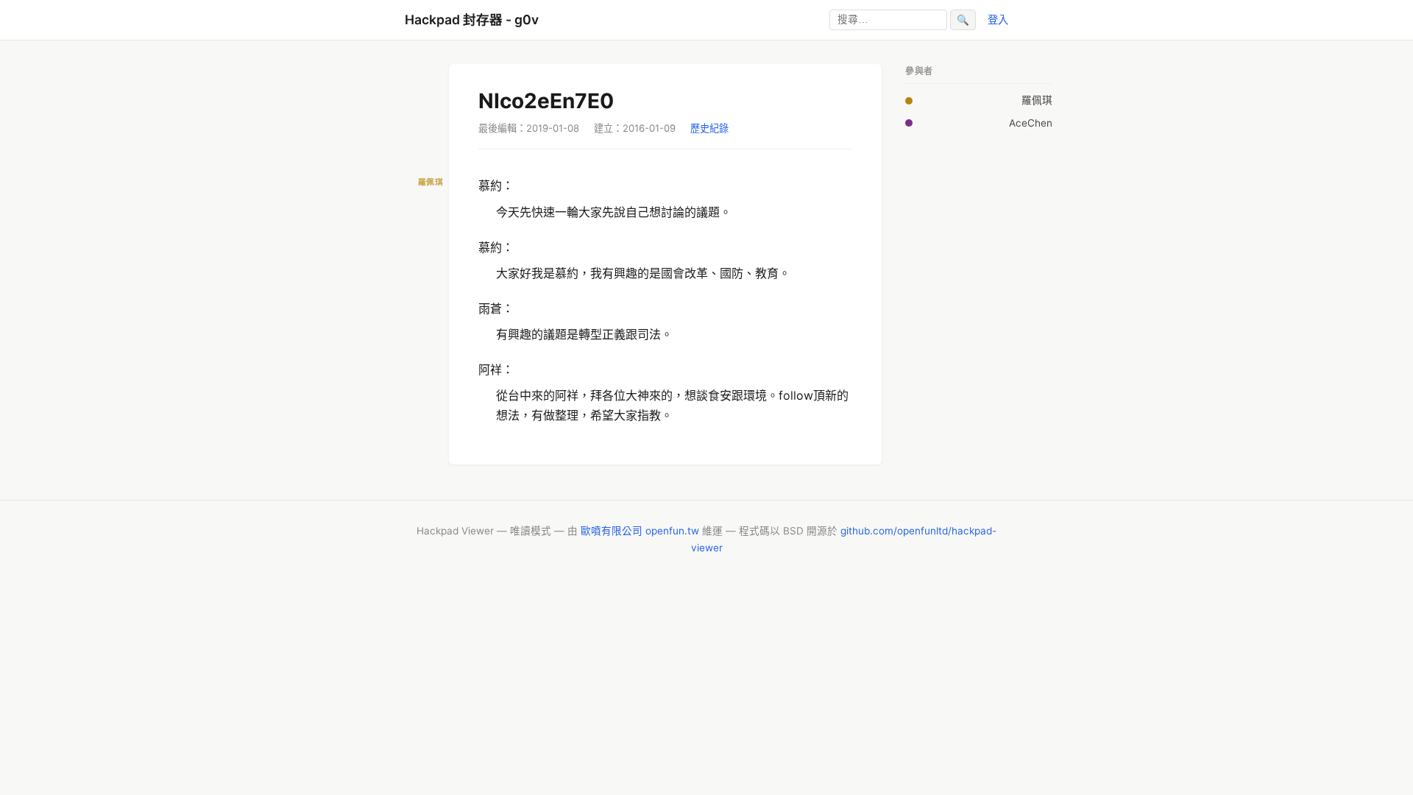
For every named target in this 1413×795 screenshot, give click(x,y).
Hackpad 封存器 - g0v (472, 19)
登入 (998, 19)
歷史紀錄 (709, 128)
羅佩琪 (1036, 100)
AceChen (1030, 123)
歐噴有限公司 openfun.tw (640, 531)
